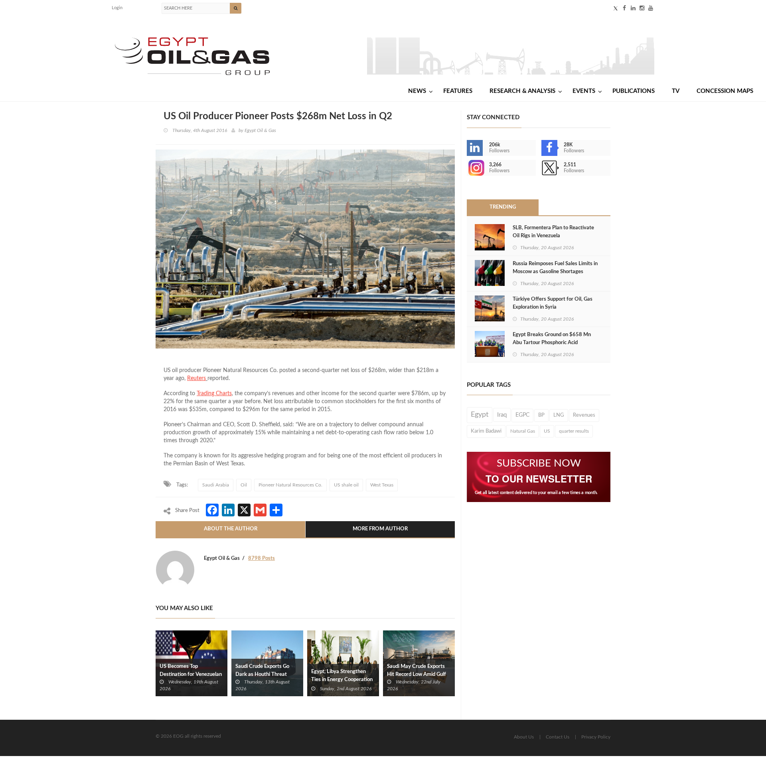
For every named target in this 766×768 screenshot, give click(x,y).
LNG (558, 415)
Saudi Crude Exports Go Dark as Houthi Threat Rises (262, 674)
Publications (633, 91)
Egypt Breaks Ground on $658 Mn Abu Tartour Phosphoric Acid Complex (552, 342)
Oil (244, 484)
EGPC (522, 415)
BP (541, 415)
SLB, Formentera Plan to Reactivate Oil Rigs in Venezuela (553, 231)
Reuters (196, 378)
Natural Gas (522, 431)
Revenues (584, 415)
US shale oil (346, 484)
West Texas (381, 484)
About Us (524, 737)
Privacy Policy (595, 737)
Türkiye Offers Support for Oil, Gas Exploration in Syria (552, 303)
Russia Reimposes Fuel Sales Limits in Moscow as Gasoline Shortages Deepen (555, 271)
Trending (503, 207)
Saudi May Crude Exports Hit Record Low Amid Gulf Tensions (416, 674)
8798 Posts (261, 558)
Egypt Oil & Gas (260, 130)
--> (467, 168)
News (417, 91)
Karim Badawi (486, 431)
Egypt (479, 414)
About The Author (230, 529)
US (547, 431)
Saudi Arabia (215, 484)
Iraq (502, 415)
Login (117, 8)
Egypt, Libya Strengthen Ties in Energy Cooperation (342, 675)
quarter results (574, 431)
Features (457, 91)
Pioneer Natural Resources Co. (290, 484)
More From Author (380, 529)
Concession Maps (725, 91)
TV (675, 91)
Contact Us (557, 737)
